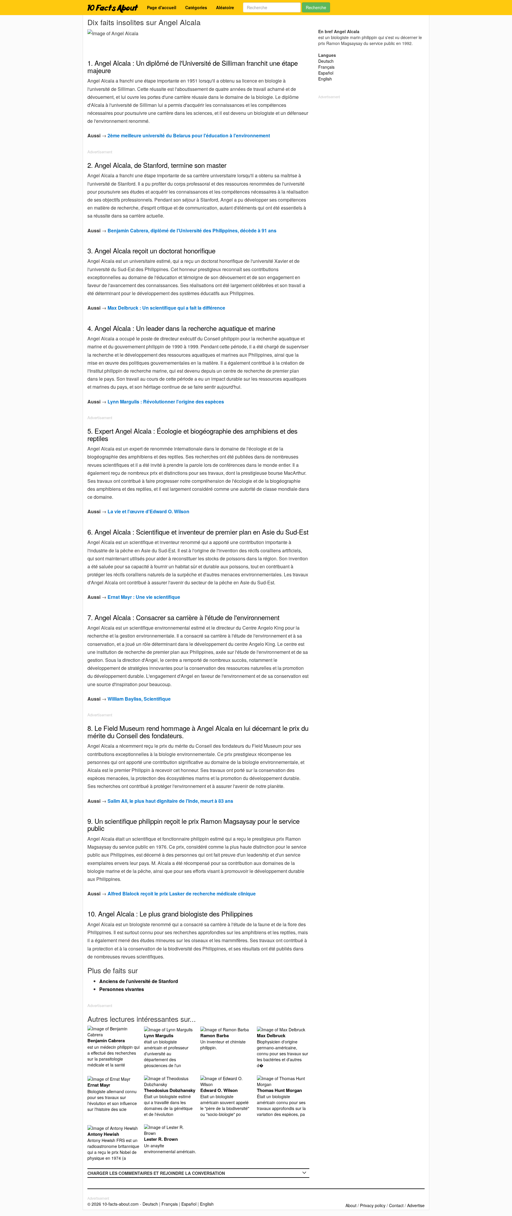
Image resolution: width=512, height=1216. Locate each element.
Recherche (316, 7)
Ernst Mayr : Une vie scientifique (144, 596)
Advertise (416, 1205)
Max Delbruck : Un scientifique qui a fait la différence (166, 307)
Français (326, 67)
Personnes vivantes (121, 989)
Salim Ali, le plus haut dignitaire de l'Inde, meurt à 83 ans (170, 800)
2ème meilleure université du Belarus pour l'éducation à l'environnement (189, 135)
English (325, 79)
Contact (396, 1205)
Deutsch (326, 61)
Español (325, 73)
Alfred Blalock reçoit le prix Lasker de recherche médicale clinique (182, 893)
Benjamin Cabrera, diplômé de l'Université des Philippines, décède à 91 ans (192, 230)
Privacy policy (372, 1205)
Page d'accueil (161, 7)
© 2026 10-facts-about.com (113, 1204)
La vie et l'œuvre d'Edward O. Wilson (148, 511)
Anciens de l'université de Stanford (138, 981)
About (350, 1205)
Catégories (196, 7)
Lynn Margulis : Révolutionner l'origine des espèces (166, 401)
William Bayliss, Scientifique (139, 698)
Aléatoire (225, 7)
